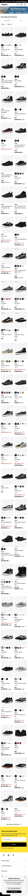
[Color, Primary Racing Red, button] (9, 615)
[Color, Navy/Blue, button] (23, 486)
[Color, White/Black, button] (18, 486)
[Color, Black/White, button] (18, 235)
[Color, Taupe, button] (18, 330)
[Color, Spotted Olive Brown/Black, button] (7, 518)
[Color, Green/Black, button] (9, 582)
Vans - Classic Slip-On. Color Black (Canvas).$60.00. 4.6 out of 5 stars (7, 41)
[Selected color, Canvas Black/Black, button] (15, 45)
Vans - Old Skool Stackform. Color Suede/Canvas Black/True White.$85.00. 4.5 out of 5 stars (20, 105)
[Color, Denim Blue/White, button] (20, 424)
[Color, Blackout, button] (18, 266)
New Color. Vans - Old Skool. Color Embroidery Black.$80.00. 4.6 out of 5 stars (20, 295)
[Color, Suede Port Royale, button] (18, 173)
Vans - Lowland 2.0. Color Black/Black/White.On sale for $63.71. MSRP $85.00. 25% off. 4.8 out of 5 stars (20, 482)
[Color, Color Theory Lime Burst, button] (4, 424)
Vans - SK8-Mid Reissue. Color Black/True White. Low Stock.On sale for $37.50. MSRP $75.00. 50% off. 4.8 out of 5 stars (7, 263)
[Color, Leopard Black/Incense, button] (23, 361)
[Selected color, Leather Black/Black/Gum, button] (2, 76)
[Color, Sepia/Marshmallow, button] (4, 582)
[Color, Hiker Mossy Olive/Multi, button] (23, 424)
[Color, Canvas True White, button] (18, 45)
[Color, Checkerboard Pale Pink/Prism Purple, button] (20, 615)
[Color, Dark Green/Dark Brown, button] (4, 549)
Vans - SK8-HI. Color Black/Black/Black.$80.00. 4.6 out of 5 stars (20, 740)
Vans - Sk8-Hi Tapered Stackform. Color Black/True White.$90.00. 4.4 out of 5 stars (7, 105)
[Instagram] (3, 855)
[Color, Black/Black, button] (7, 582)
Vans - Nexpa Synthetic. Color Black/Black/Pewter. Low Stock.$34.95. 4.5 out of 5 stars (20, 546)
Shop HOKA (19, 12)
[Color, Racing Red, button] (20, 648)
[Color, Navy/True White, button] (7, 648)
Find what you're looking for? (13, 824)
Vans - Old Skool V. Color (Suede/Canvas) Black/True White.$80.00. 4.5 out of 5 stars (20, 170)
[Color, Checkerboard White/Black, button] (4, 743)
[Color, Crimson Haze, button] (4, 392)
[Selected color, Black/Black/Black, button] (15, 743)
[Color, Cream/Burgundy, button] (7, 361)
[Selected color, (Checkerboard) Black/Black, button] (2, 743)
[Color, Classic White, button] (18, 361)
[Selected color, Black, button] (2, 455)
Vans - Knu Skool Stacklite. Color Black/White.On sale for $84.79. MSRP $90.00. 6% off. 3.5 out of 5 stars (7, 514)
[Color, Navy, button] (20, 743)
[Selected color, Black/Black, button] (15, 235)
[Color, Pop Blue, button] (18, 392)
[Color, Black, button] (20, 679)
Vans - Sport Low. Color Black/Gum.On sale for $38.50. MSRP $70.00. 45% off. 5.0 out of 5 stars (20, 805)
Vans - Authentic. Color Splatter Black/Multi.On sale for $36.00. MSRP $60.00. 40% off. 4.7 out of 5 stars (20, 420)
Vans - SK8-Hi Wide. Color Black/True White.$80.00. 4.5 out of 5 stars (20, 73)
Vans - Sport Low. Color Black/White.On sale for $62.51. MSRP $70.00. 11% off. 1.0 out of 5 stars (7, 231)
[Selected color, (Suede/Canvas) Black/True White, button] (15, 173)
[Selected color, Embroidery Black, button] (15, 299)
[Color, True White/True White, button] (4, 679)
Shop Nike (11, 12)
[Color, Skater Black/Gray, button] (4, 140)
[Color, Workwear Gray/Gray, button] (9, 424)
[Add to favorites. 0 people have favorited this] (12, 28)
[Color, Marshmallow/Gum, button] (9, 330)
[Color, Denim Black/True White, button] (23, 299)
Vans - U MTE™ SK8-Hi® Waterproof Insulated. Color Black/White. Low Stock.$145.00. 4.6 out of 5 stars (7, 579)
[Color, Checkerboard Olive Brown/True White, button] (20, 299)
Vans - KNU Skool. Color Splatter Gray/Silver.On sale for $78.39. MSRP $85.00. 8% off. (7, 420)
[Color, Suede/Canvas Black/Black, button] (20, 109)
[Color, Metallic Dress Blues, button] (20, 266)
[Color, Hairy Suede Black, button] (4, 330)
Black (9, 24)
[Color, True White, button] (18, 109)
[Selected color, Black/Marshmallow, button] (2, 809)
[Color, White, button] (23, 266)
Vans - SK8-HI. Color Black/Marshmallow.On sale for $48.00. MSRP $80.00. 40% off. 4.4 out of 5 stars (7, 805)
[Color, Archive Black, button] (4, 361)
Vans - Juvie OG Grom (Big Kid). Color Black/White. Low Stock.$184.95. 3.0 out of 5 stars (20, 579)
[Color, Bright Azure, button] (7, 392)
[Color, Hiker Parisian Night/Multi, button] (18, 424)
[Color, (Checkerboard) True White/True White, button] (7, 743)
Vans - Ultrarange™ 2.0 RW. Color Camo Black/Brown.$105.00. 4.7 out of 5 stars (7, 389)
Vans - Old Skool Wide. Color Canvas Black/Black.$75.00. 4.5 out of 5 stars (20, 41)
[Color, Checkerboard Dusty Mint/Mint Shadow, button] (23, 615)
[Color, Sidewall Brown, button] (9, 299)
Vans (2, 24)
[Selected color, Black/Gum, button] (2, 330)
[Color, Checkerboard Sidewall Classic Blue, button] (7, 809)
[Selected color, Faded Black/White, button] (15, 392)
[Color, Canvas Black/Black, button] (18, 76)
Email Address (7, 839)
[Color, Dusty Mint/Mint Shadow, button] (18, 455)
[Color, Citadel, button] (7, 776)
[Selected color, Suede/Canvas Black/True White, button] (15, 109)
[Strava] (13, 855)
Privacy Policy (17, 884)
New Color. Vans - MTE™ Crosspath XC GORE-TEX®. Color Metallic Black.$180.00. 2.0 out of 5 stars (20, 263)
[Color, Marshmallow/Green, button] (4, 455)
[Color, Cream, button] (23, 776)
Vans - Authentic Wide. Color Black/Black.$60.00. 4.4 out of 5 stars (7, 675)
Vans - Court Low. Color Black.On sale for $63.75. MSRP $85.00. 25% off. (7, 451)
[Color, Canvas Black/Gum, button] (4, 76)
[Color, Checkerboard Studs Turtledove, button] (4, 45)
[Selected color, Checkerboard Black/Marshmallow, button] (2, 361)
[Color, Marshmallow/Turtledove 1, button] (18, 615)
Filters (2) (8, 20)
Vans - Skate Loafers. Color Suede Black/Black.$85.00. (7, 482)
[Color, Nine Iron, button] (20, 710)
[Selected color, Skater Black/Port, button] (2, 140)
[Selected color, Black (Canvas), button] (2, 45)
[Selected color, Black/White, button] (15, 330)
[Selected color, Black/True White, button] (15, 76)
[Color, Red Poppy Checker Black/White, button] (7, 45)
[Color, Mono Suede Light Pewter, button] (9, 648)
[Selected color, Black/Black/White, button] (15, 486)
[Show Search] (17, 4)
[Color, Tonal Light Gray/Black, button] (23, 455)
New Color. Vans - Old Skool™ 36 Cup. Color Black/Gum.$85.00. (7, 326)
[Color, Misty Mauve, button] (7, 615)
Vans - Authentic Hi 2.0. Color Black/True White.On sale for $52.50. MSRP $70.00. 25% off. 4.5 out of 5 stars (20, 357)
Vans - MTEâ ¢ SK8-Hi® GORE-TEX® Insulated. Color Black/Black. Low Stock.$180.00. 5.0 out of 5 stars (7, 546)
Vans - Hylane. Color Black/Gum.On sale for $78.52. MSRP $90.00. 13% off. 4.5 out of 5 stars (7, 773)
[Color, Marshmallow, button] (7, 455)
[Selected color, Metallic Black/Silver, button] (15, 518)
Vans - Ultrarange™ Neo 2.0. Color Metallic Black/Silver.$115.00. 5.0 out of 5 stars (20, 514)
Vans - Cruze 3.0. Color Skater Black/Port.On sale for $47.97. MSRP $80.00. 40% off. (7, 137)
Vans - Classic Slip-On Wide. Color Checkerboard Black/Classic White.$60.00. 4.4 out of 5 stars (20, 675)
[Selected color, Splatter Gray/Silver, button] (2, 424)
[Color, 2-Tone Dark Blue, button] (20, 486)
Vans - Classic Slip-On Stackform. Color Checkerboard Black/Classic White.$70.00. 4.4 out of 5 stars (20, 611)
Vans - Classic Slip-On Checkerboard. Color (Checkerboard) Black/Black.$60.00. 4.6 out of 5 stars (7, 740)
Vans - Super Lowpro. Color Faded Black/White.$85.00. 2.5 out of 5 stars (20, 389)
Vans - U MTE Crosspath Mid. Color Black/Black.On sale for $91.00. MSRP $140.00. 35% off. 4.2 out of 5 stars (20, 231)
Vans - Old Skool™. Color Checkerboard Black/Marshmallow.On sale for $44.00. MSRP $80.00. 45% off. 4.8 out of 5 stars (20, 451)
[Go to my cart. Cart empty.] (21, 4)
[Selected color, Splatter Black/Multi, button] (15, 424)
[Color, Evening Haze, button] (23, 710)
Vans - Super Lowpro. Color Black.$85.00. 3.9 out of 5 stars (20, 644)
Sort (21, 20)
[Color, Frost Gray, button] (20, 776)
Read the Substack (21, 1)
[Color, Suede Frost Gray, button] (23, 173)
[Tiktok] (8, 855)
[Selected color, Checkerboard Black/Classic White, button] (15, 615)
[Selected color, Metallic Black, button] (15, 266)
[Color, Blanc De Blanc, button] (18, 518)
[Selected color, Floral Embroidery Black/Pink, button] (2, 299)
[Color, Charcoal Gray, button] (20, 518)
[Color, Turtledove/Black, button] (7, 424)
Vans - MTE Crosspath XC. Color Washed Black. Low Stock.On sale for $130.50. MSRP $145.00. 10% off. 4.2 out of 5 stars (7, 707)
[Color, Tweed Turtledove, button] (9, 45)
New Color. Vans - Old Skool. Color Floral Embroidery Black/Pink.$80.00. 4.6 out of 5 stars (7, 295)
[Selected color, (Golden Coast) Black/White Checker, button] (2, 615)
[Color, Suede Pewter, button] (18, 648)
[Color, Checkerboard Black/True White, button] (20, 361)
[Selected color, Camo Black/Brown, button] (2, 392)
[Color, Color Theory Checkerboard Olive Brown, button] (9, 361)
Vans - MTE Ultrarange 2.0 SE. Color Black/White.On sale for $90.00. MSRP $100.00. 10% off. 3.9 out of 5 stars (20, 707)
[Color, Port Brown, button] (9, 392)
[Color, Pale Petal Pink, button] (9, 518)
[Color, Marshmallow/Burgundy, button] (9, 455)
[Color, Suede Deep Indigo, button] (20, 173)
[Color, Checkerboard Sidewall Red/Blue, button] (4, 809)
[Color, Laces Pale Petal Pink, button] (20, 392)
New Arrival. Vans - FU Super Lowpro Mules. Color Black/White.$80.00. (20, 326)
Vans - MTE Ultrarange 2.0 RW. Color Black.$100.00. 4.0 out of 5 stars (20, 773)
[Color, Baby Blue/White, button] (9, 776)
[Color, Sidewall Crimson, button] (7, 299)
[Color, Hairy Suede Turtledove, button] (7, 330)
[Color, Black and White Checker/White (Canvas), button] (9, 743)
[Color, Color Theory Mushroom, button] (4, 615)
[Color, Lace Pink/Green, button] (4, 299)
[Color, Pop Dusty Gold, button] (23, 392)
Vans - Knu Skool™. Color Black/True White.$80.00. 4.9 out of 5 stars (7, 644)
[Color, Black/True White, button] (20, 45)
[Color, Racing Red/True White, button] (18, 743)
